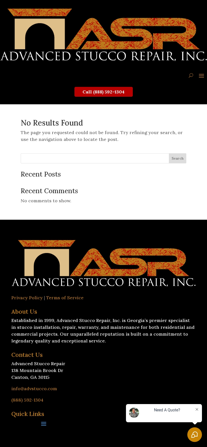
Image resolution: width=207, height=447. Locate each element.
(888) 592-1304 (27, 400)
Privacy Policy (27, 298)
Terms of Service (65, 298)
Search (178, 158)
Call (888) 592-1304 (103, 92)
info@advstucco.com (34, 388)
